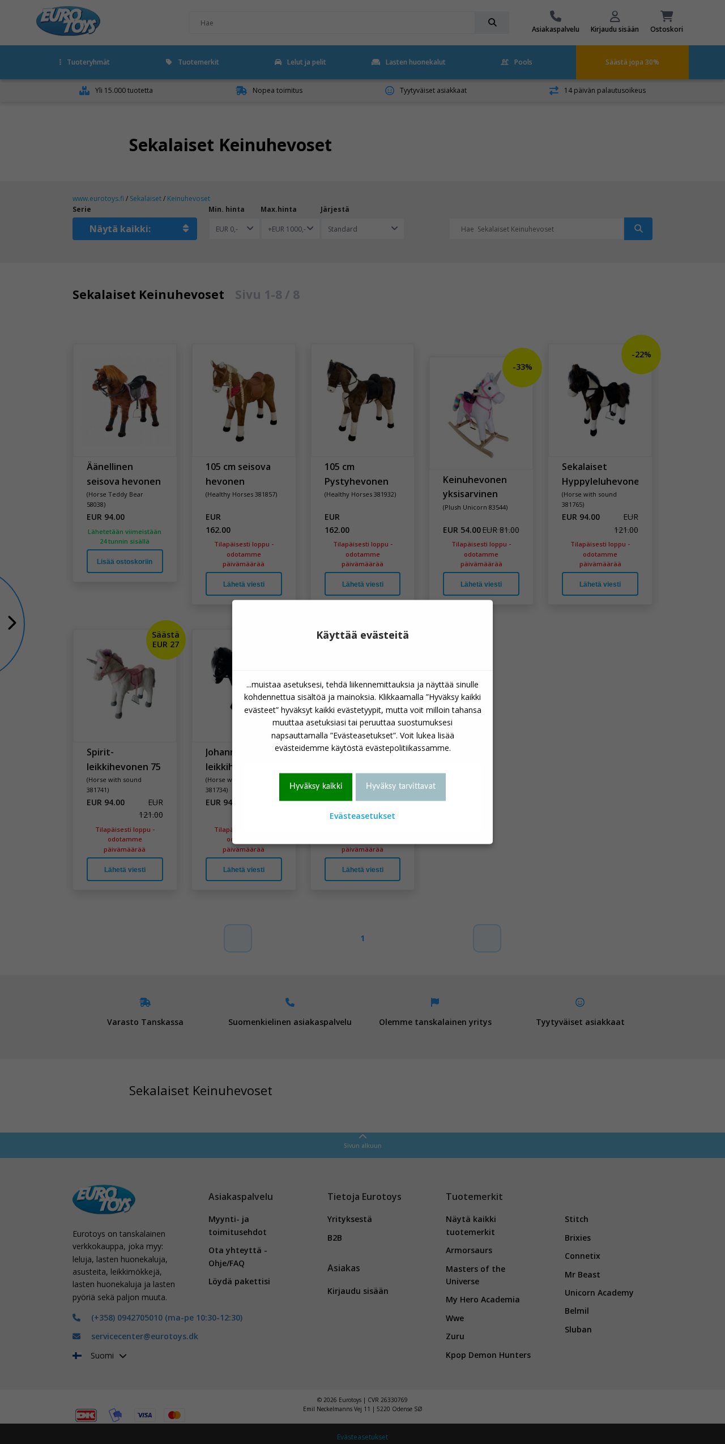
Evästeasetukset (362, 815)
